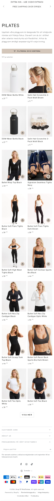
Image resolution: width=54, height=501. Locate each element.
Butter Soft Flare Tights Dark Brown (38, 227)
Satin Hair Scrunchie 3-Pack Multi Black (38, 140)
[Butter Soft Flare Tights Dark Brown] (40, 209)
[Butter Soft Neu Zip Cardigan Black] (14, 296)
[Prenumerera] (51, 449)
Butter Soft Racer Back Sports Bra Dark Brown (38, 358)
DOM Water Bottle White (13, 95)
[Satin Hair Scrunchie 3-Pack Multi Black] (40, 121)
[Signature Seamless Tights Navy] (40, 165)
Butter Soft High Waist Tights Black (12, 271)
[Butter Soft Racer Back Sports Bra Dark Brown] (40, 340)
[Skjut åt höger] (50, 6)
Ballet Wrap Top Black (12, 182)
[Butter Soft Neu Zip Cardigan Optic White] (40, 296)
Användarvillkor (23, 496)
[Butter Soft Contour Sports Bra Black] (40, 252)
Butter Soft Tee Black (37, 401)
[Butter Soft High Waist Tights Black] (14, 252)
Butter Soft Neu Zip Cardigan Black (10, 314)
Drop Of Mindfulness (23, 489)
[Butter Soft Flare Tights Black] (14, 209)
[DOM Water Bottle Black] (14, 121)
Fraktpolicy (35, 496)
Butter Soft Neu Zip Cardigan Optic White (37, 314)
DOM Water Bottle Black (13, 139)
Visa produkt (23, 177)
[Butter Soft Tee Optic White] (14, 384)
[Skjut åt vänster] (4, 6)
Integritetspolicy (43, 492)
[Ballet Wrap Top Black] (14, 165)
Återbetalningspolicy (28, 492)
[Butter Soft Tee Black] (40, 384)
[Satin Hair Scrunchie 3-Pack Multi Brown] (40, 77)
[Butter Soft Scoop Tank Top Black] (14, 340)
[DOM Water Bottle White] (14, 77)
